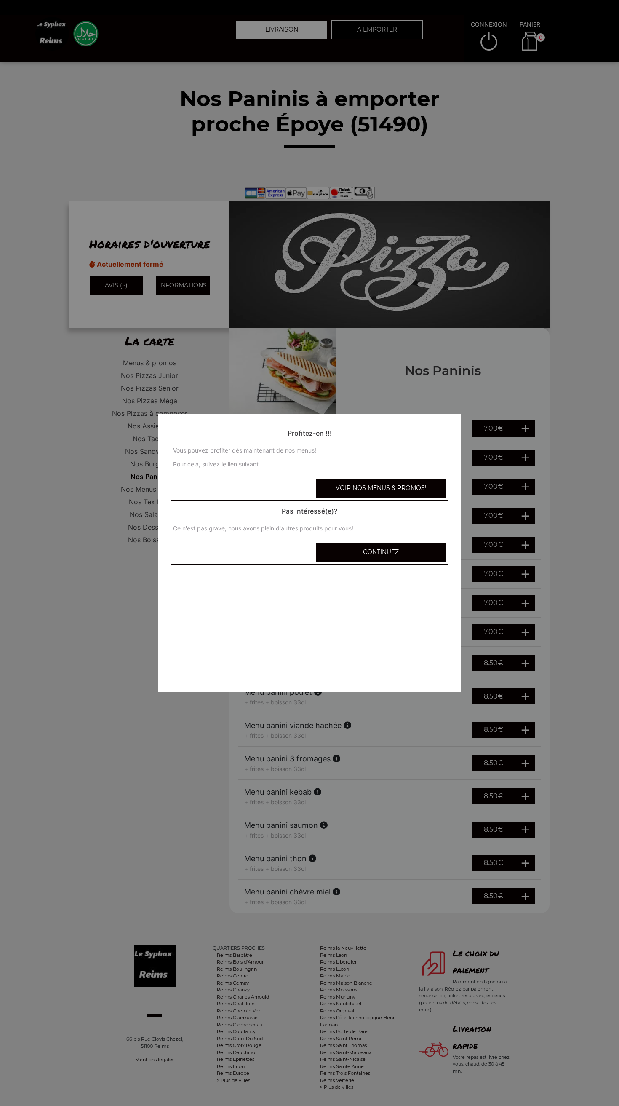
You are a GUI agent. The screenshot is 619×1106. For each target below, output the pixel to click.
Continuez (381, 552)
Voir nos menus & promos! (381, 488)
